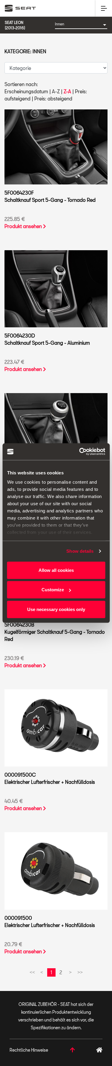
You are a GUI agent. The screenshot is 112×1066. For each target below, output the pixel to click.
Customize (53, 589)
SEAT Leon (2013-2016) (15, 25)
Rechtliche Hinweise (29, 1050)
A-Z (56, 91)
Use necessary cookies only (56, 609)
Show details (79, 551)
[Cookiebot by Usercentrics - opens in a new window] (79, 452)
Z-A (67, 91)
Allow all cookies (56, 569)
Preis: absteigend (53, 98)
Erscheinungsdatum (26, 91)
